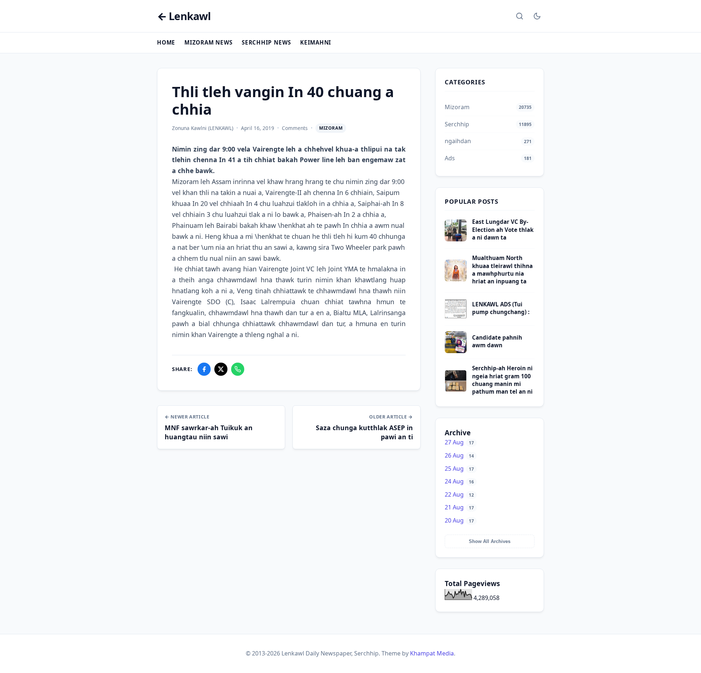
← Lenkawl (184, 16)
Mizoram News (208, 42)
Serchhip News (266, 42)
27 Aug (459, 442)
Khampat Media (432, 653)
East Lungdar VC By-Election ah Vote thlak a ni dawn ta (502, 229)
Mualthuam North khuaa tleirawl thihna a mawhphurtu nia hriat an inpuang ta (502, 269)
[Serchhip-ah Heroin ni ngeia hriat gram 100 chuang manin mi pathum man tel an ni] (456, 390)
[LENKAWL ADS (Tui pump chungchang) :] (456, 318)
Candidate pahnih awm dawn (497, 341)
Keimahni (315, 42)
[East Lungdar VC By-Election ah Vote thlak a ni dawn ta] (456, 239)
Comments (295, 128)
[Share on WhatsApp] (237, 369)
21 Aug (459, 507)
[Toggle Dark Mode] (537, 16)
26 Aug (459, 455)
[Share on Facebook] (204, 369)
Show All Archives (489, 541)
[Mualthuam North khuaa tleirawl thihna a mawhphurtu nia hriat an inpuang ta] (456, 279)
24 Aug (459, 481)
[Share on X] (220, 369)
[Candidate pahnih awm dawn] (456, 351)
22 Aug (459, 494)
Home (166, 42)
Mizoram (330, 128)
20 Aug (459, 520)
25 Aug (459, 468)
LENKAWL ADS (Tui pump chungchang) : (500, 308)
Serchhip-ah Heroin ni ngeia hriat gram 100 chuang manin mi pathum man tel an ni (502, 379)
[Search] (519, 16)
